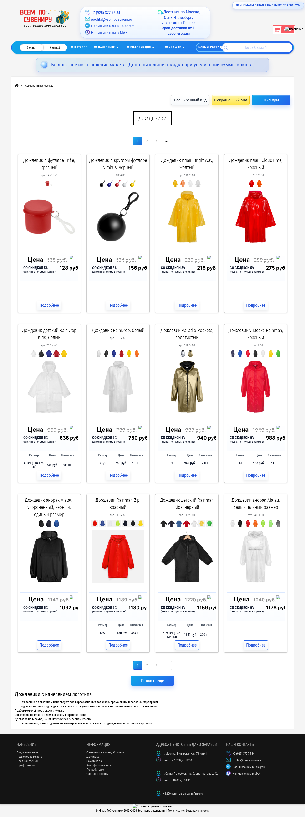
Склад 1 (32, 47)
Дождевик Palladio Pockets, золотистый (186, 333)
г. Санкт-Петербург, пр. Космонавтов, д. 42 (190, 773)
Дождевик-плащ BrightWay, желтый (187, 163)
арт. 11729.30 (187, 515)
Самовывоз (94, 761)
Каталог (83, 47)
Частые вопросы (97, 774)
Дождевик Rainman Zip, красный (118, 503)
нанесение (106, 47)
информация (140, 47)
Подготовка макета (29, 756)
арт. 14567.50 (49, 175)
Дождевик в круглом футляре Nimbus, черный (118, 163)
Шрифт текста (26, 765)
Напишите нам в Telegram (113, 26)
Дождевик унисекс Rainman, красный (255, 333)
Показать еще (152, 680)
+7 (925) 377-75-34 (105, 12)
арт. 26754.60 (49, 345)
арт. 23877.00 (187, 345)
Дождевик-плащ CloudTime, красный (255, 163)
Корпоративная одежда (39, 85)
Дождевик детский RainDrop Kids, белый (49, 333)
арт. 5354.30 (118, 175)
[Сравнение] (294, 29)
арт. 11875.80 (187, 175)
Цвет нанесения (27, 761)
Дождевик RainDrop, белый (118, 330)
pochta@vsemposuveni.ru (111, 19)
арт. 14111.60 (256, 515)
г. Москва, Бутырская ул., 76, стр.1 (185, 753)
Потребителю (95, 769)
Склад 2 (55, 47)
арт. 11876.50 (256, 175)
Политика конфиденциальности (188, 810)
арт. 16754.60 (118, 338)
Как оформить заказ (99, 765)
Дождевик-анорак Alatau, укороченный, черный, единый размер (49, 507)
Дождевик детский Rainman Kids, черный (187, 503)
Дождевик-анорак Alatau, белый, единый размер (255, 503)
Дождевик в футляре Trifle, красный (49, 163)
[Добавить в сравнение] (72, 258)
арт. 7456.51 (255, 345)
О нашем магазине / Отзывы (105, 752)
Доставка (92, 756)
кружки (175, 47)
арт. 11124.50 (118, 515)
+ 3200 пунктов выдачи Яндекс (183, 793)
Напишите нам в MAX (109, 32)
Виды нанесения (27, 752)
